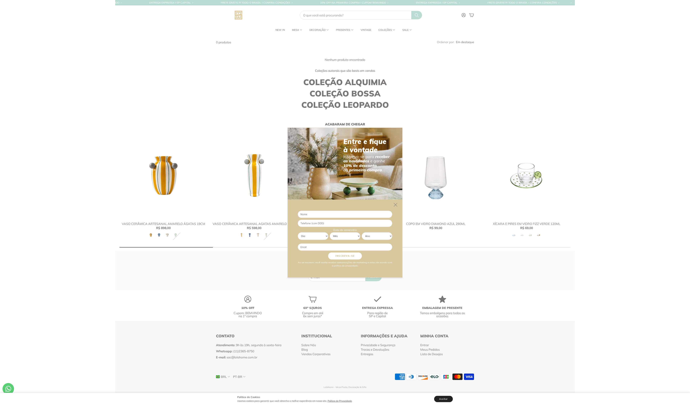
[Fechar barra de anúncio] (571, 2)
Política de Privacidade (340, 400)
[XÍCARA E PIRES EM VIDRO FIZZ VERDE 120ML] (527, 175)
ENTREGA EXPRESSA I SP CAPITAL (138, 2)
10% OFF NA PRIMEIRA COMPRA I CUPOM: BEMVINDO (321, 2)
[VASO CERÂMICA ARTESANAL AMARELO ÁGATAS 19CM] (163, 175)
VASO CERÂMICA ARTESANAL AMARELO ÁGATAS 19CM (163, 224)
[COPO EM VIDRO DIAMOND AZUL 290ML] (436, 175)
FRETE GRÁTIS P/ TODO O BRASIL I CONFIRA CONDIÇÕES (223, 2)
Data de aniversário (345, 229)
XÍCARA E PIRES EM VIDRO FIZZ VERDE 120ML (526, 224)
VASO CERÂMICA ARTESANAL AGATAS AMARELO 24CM (254, 224)
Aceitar (443, 398)
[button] (361, 15)
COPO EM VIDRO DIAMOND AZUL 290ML (435, 224)
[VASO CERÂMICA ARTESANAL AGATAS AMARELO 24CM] (254, 175)
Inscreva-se (345, 255)
